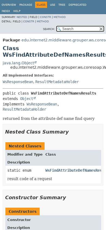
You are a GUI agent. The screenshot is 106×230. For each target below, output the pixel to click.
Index (6, 11)
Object (26, 98)
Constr (45, 17)
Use (52, 4)
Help (16, 11)
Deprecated (77, 4)
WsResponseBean (18, 82)
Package (25, 4)
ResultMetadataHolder (57, 82)
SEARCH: (49, 29)
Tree (61, 4)
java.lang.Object (18, 63)
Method (60, 17)
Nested (22, 17)
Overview (9, 4)
